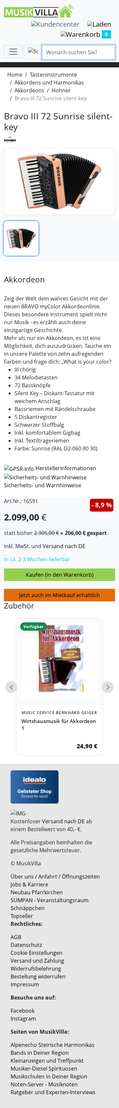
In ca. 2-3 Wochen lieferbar (37, 559)
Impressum (25, 984)
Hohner (61, 90)
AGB (16, 937)
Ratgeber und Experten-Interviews (53, 1092)
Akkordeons (29, 90)
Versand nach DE (64, 546)
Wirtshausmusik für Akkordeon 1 (58, 724)
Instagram (23, 1018)
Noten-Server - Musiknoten (44, 1084)
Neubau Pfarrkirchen (37, 892)
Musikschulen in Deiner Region (49, 1076)
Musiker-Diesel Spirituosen (44, 1068)
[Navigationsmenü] (13, 51)
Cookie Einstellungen (36, 952)
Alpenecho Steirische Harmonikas (53, 1044)
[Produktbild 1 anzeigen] (21, 238)
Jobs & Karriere (29, 884)
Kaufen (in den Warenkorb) (60, 574)
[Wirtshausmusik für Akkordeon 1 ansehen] (59, 661)
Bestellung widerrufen (38, 976)
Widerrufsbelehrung (36, 968)
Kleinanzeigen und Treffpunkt (47, 1060)
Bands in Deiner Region (40, 1052)
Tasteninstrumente (53, 74)
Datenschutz (26, 945)
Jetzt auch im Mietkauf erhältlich (59, 595)
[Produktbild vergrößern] (59, 181)
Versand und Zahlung (37, 960)
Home (14, 74)
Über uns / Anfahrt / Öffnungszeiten (55, 876)
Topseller (22, 916)
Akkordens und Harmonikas (49, 82)
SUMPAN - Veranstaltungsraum (50, 900)
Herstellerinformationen (66, 468)
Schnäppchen (28, 908)
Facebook (22, 1010)
